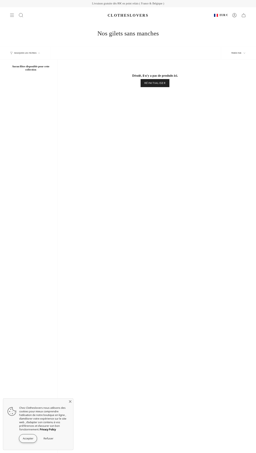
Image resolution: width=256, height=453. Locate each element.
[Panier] (243, 15)
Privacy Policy (48, 429)
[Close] (70, 402)
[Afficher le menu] (12, 15)
